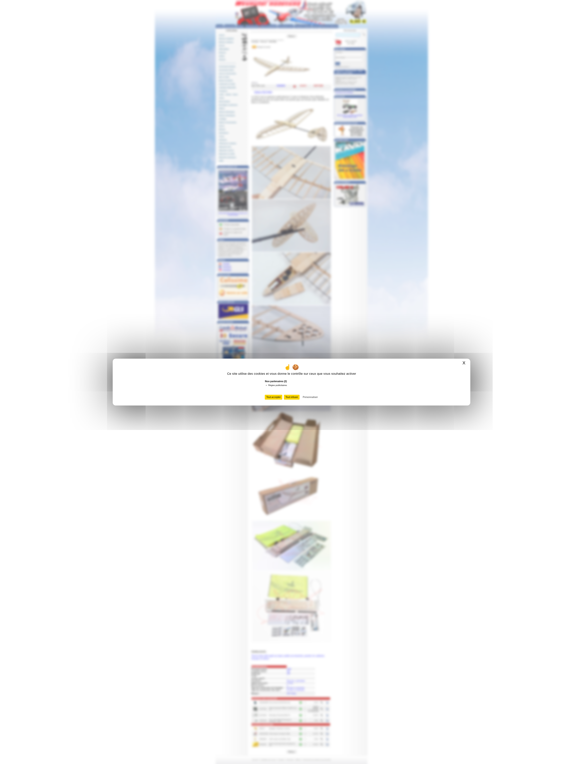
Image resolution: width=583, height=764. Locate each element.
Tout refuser (291, 397)
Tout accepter (273, 397)
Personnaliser (310, 397)
